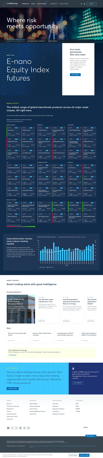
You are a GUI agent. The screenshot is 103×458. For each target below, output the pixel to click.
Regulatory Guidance (58, 409)
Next (93, 309)
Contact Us (10, 419)
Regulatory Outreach (58, 414)
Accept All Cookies (84, 455)
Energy (39, 125)
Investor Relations (11, 414)
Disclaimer (32, 446)
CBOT (77, 406)
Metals (70, 162)
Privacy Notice (39, 446)
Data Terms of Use (61, 446)
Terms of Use (53, 446)
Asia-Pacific (33, 414)
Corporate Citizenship (13, 406)
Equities (71, 125)
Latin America (33, 409)
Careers (9, 411)
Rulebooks (55, 406)
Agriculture (11, 125)
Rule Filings (56, 411)
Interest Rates (42, 162)
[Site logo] (12, 4)
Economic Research (14, 292)
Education (64, 3)
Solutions (41, 3)
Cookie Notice (46, 446)
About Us (9, 403)
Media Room (10, 409)
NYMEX (78, 409)
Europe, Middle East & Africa (37, 411)
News (8, 328)
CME (77, 403)
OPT (16, 127)
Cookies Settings (73, 455)
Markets (25, 3)
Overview (55, 403)
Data (33, 3)
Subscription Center (12, 416)
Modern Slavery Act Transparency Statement (76, 446)
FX (7, 162)
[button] (16, 41)
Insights (54, 3)
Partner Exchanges (35, 406)
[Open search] (81, 4)
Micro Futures (11, 199)
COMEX (78, 411)
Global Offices (33, 403)
